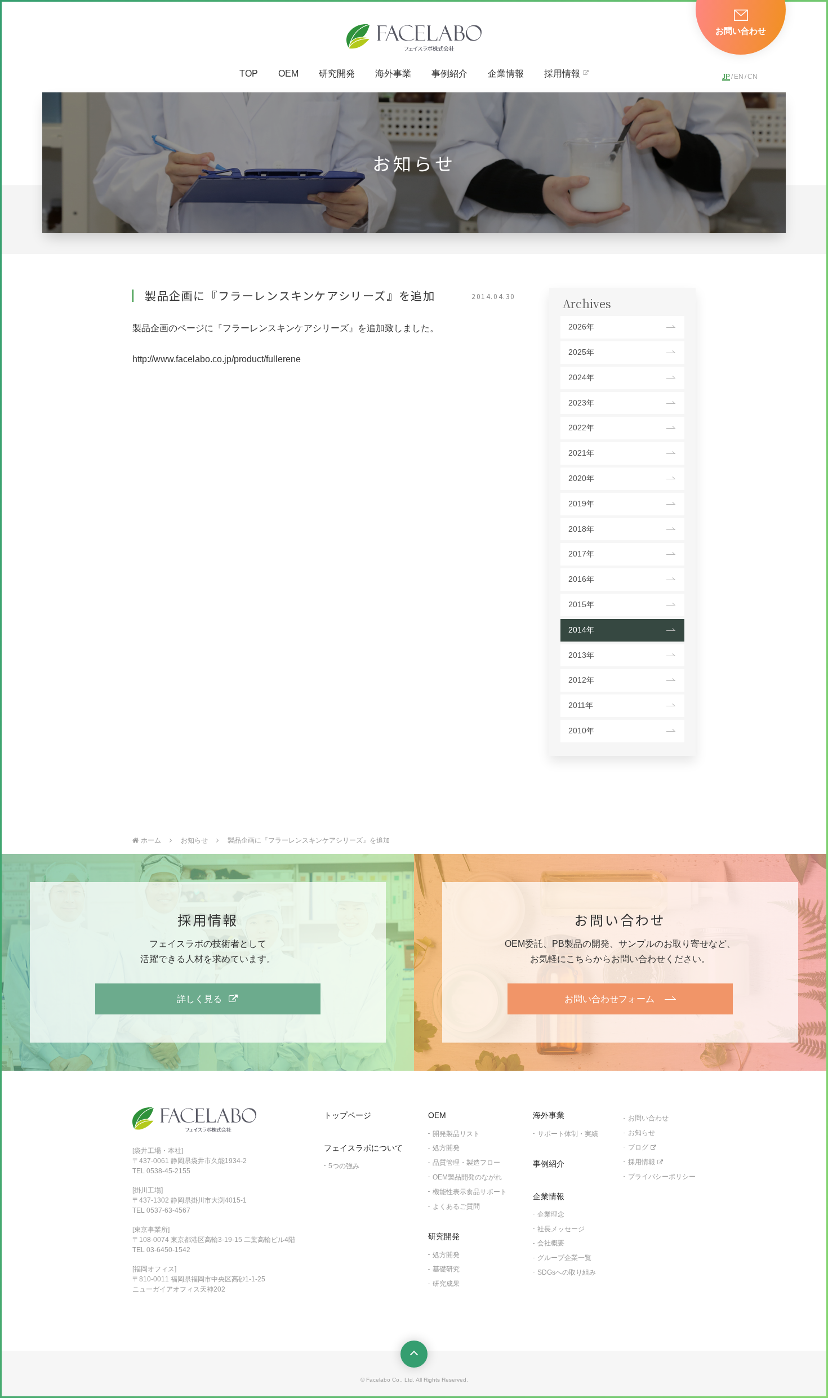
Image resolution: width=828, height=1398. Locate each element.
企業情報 (506, 73)
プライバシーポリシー (662, 1177)
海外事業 (393, 73)
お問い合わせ (648, 1118)
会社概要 (550, 1243)
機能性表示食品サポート (470, 1192)
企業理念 (550, 1214)
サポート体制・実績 (567, 1134)
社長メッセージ (561, 1229)
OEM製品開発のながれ (467, 1177)
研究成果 (446, 1284)
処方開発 (446, 1148)
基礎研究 (446, 1269)
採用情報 (562, 73)
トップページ (347, 1115)
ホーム (151, 840)
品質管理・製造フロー (466, 1163)
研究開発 (337, 73)
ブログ (638, 1147)
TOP (248, 73)
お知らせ (194, 840)
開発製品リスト (456, 1134)
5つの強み (343, 1166)
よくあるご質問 (456, 1206)
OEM (288, 73)
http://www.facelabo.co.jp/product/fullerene (216, 359)
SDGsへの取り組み (566, 1272)
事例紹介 (449, 73)
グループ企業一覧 (564, 1258)
